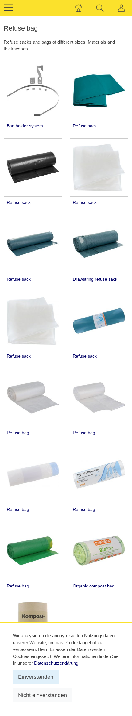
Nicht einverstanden (42, 695)
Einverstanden (35, 677)
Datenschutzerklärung (56, 663)
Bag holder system (25, 126)
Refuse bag (18, 433)
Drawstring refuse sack (95, 279)
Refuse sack (85, 126)
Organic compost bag (94, 586)
